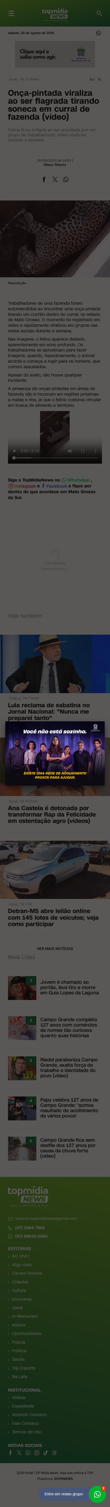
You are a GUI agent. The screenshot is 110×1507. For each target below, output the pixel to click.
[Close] (104, 721)
